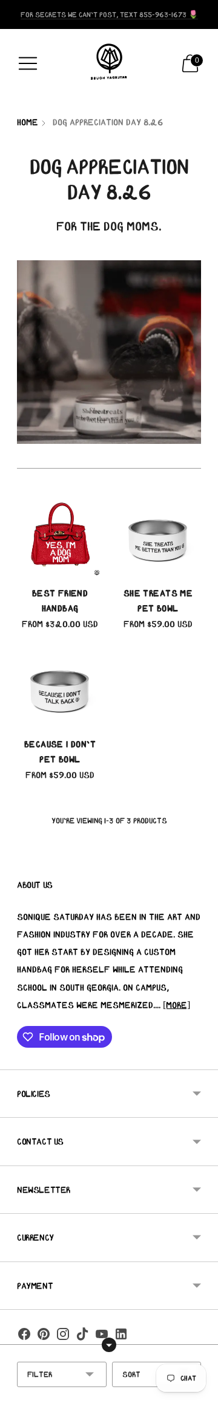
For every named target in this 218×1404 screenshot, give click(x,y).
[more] (176, 1005)
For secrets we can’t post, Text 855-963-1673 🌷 (109, 14)
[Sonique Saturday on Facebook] (24, 1336)
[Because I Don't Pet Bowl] (60, 686)
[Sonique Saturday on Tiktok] (82, 1336)
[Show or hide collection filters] (109, 1344)
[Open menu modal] (28, 63)
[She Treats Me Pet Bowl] (158, 536)
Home (27, 122)
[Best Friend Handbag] (60, 536)
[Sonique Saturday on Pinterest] (43, 1336)
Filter (39, 1374)
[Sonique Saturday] (109, 63)
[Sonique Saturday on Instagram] (63, 1336)
